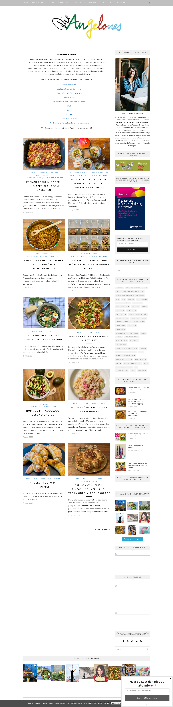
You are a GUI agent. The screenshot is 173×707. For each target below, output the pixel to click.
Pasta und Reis (98, 403)
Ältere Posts (102, 529)
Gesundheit (132, 325)
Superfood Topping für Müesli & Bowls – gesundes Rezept (89, 264)
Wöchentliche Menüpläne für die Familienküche (69, 123)
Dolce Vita (136, 306)
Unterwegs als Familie (85, 3)
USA (136, 367)
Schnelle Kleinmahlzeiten (44, 406)
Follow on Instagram (132, 539)
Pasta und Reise (69, 85)
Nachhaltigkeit (121, 340)
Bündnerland (142, 299)
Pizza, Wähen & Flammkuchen (69, 93)
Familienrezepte (60, 3)
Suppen (69, 114)
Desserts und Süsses (80, 173)
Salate (69, 110)
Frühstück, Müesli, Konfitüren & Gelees (69, 102)
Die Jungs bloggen (122, 306)
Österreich (142, 370)
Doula (144, 306)
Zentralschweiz (122, 370)
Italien (143, 333)
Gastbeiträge (120, 325)
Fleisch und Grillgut (138, 318)
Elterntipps (120, 310)
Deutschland (138, 303)
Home (25, 3)
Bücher (131, 299)
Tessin (146, 363)
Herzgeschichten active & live (127, 333)
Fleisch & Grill (69, 97)
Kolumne (119, 337)
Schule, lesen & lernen (124, 359)
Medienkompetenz (132, 337)
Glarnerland (120, 329)
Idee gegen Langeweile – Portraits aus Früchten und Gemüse (137, 465)
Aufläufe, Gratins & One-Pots (69, 89)
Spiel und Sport (140, 359)
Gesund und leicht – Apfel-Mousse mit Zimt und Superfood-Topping (89, 183)
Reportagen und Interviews (126, 352)
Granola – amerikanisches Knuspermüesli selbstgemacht (43, 264)
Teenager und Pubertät (132, 363)
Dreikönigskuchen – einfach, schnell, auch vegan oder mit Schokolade (89, 489)
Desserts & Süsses (69, 119)
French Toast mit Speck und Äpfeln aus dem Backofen (44, 186)
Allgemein (119, 288)
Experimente (131, 310)
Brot (69, 106)
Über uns (106, 3)
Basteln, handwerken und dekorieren (130, 295)
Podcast (121, 3)
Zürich (133, 370)
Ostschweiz (134, 340)
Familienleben (39, 3)
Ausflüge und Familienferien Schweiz (130, 291)
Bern (117, 299)
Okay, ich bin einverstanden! (120, 703)
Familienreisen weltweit (138, 314)
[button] (120, 505)
